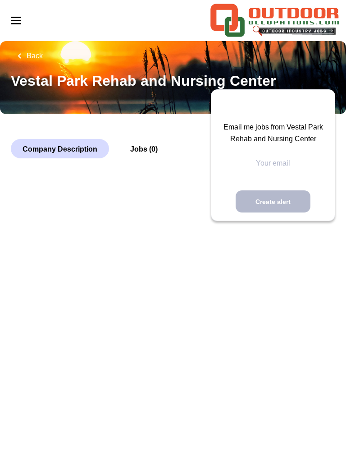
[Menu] (16, 20)
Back (34, 56)
